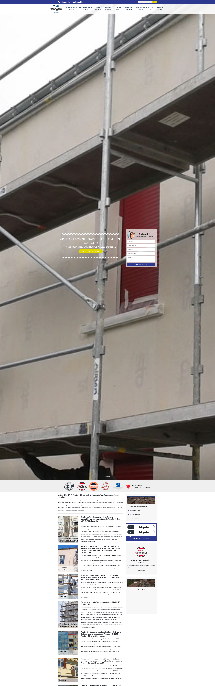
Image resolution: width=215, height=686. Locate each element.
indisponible (65, 1)
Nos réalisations (91, 251)
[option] (107, 274)
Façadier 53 (150, 8)
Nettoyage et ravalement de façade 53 (85, 8)
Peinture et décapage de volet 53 (141, 8)
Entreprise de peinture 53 (159, 8)
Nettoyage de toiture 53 (108, 8)
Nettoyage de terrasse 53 (128, 8)
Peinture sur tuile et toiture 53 (71, 8)
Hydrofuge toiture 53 (118, 8)
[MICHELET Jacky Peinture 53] (56, 9)
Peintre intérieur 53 (98, 8)
